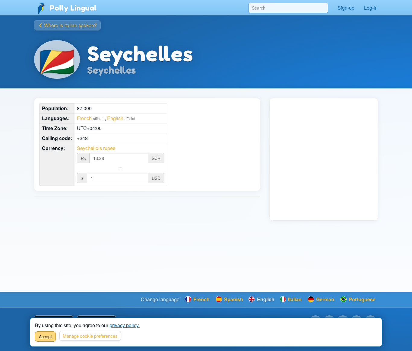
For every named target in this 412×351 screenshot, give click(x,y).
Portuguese (361, 299)
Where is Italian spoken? (70, 25)
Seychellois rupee (96, 148)
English (115, 118)
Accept (45, 336)
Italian (294, 299)
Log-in (371, 7)
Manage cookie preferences (90, 336)
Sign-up (346, 7)
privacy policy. (124, 325)
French (84, 118)
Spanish (233, 299)
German (324, 299)
